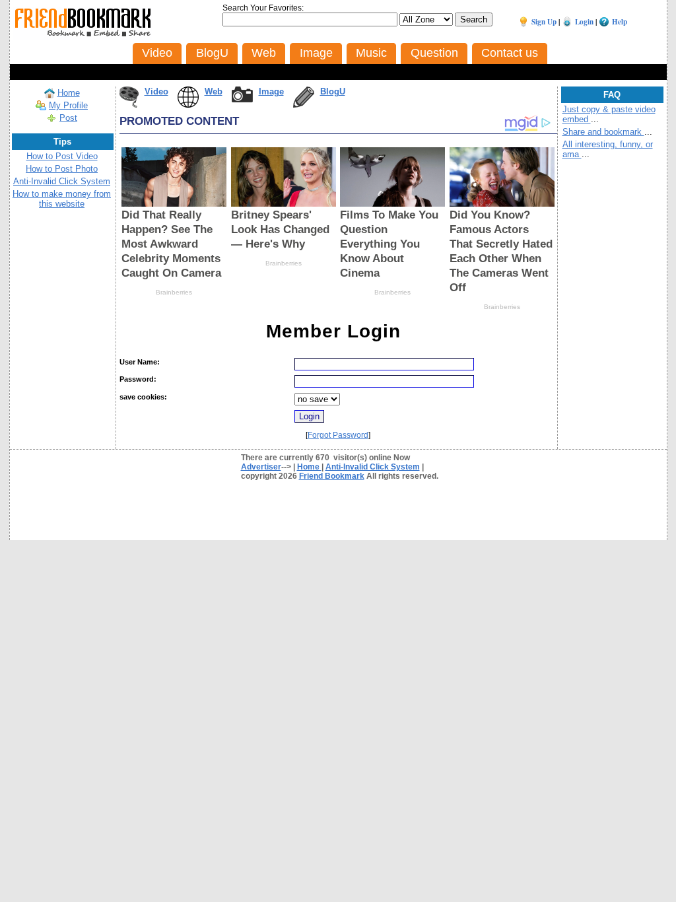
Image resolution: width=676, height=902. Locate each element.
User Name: (139, 362)
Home (68, 93)
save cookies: (143, 397)
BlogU (332, 91)
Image (271, 91)
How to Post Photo (62, 169)
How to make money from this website (62, 199)
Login (584, 22)
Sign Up (544, 22)
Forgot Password (338, 435)
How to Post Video (62, 156)
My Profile (68, 105)
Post (68, 118)
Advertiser (261, 466)
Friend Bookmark (331, 476)
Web (213, 91)
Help (619, 22)
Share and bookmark (603, 132)
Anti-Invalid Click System (61, 181)
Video (156, 91)
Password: (137, 379)
